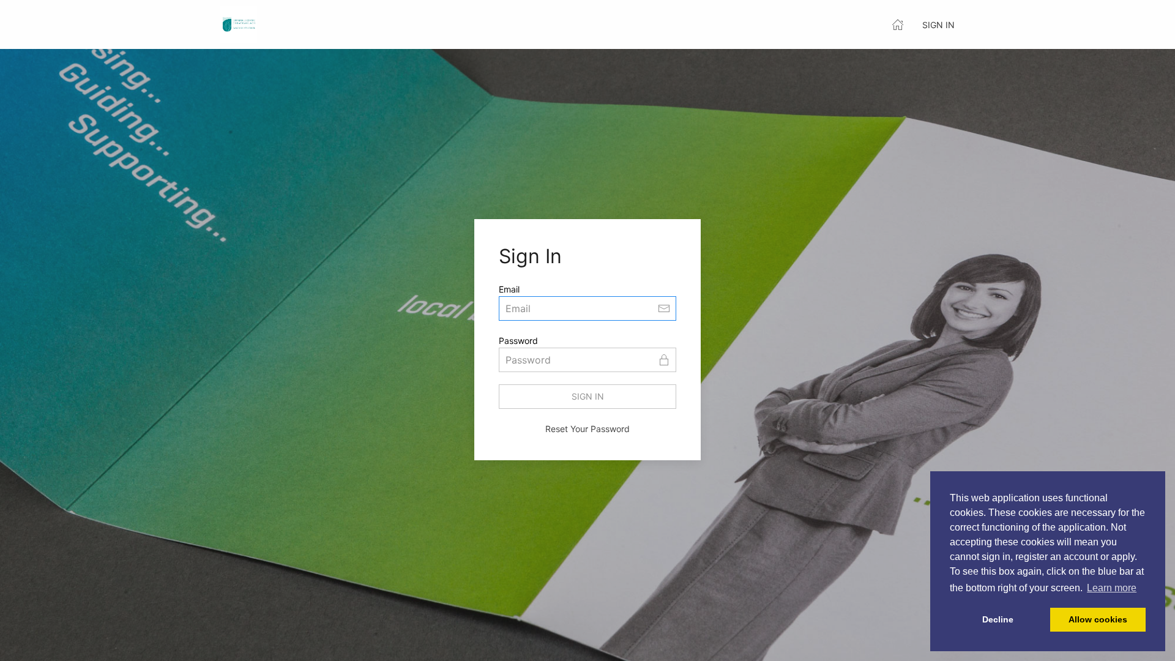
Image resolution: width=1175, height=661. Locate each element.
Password (518, 340)
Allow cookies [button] (1098, 619)
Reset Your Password (587, 429)
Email (509, 289)
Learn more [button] (1111, 588)
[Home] (897, 24)
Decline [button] (997, 619)
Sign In (938, 25)
